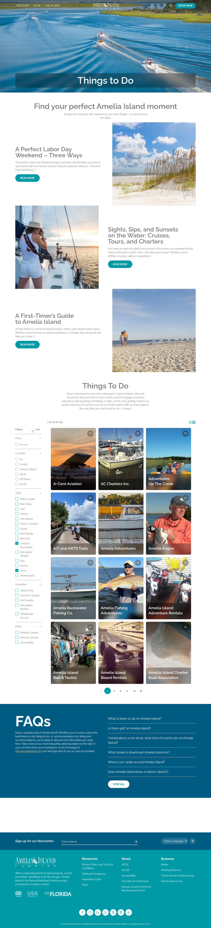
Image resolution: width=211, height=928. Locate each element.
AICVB (125, 870)
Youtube (105, 912)
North (23, 474)
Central (24, 464)
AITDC (125, 864)
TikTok (128, 912)
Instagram (90, 912)
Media (164, 864)
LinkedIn (98, 912)
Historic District (28, 469)
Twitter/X (113, 912)
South (23, 484)
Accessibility (129, 875)
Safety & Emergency (94, 873)
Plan (37, 5)
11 (134, 690)
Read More (27, 178)
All (21, 459)
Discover (23, 5)
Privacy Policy (88, 924)
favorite (90, 433)
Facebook (82, 912)
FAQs (85, 884)
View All (118, 784)
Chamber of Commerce (135, 881)
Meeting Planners (171, 870)
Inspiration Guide (91, 879)
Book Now (186, 5)
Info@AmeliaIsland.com (28, 751)
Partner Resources (171, 881)
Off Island (25, 479)
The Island (52, 5)
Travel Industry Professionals (177, 875)
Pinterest (121, 912)
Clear (37, 429)
